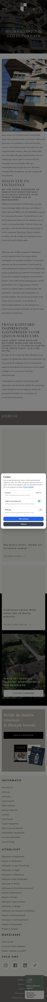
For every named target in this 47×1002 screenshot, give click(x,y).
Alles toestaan (23, 519)
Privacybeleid (28, 487)
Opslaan (23, 524)
